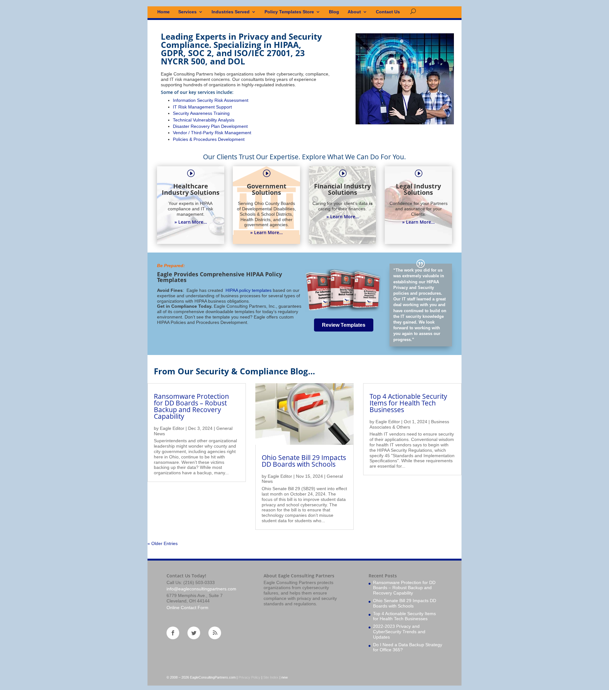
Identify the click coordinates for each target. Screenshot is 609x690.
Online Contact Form (187, 607)
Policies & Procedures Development (209, 139)
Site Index (270, 677)
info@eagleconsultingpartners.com (201, 588)
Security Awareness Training (201, 113)
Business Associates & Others (409, 424)
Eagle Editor (172, 428)
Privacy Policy (249, 677)
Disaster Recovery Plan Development (210, 126)
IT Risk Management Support (202, 106)
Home (163, 12)
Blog (334, 12)
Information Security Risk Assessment (210, 100)
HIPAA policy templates (248, 290)
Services (187, 12)
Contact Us (388, 12)
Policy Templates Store (289, 12)
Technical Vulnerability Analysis (203, 119)
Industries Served (231, 12)
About (354, 12)
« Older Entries (162, 543)
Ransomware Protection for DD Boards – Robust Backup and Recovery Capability (191, 406)
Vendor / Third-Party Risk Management (212, 132)
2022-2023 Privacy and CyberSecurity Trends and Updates (399, 632)
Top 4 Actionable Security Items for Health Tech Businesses (408, 403)
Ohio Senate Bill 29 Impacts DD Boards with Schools (304, 461)
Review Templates (343, 325)
